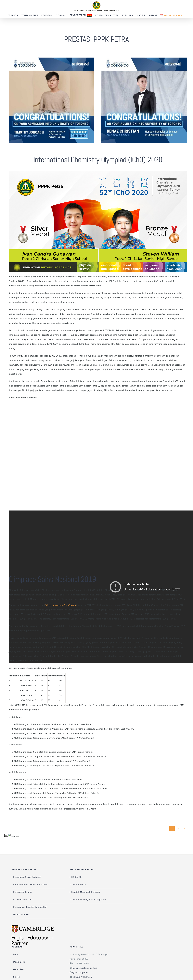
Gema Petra (19, 969)
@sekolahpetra (80, 972)
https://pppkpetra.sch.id (84, 968)
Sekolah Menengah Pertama (85, 892)
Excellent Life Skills (23, 899)
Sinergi (16, 977)
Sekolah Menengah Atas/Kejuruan (88, 899)
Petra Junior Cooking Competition (30, 907)
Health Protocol (21, 914)
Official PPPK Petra (82, 977)
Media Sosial (19, 962)
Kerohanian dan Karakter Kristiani (30, 884)
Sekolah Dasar (78, 884)
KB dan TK (76, 877)
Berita (16, 954)
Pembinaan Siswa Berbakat (27, 877)
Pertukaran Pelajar (22, 892)
